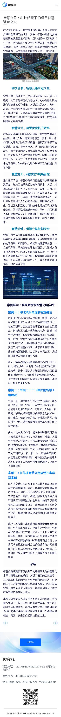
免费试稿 (30, 642)
